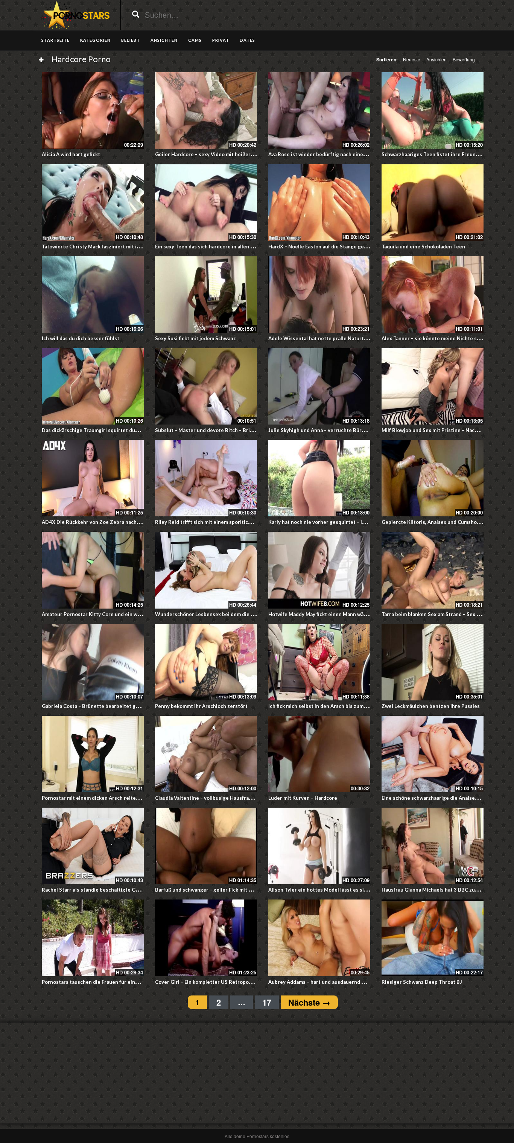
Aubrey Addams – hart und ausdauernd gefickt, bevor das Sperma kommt (354, 982)
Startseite (55, 40)
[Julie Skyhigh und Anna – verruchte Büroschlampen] (319, 386)
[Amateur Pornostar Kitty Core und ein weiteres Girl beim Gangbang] (93, 570)
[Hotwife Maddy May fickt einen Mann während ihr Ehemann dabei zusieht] (319, 570)
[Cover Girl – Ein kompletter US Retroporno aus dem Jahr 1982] (206, 937)
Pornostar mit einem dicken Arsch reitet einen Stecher (107, 798)
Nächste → (309, 1002)
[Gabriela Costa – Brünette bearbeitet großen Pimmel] (93, 662)
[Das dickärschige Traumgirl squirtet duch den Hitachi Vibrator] (93, 386)
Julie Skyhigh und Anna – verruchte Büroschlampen (329, 430)
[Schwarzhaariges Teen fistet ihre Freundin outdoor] (433, 110)
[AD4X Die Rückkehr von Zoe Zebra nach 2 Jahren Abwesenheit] (93, 478)
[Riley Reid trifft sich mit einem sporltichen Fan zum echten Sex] (206, 478)
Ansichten (436, 59)
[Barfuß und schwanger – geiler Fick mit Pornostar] (206, 846)
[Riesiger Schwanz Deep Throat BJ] (433, 937)
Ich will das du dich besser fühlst (80, 338)
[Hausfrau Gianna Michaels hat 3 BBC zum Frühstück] (433, 846)
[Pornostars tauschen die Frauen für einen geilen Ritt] (93, 937)
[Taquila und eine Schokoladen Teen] (433, 202)
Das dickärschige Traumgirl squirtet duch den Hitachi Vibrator (116, 430)
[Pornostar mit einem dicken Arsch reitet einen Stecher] (93, 754)
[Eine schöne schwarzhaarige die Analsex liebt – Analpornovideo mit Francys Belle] (433, 754)
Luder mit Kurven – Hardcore (302, 798)
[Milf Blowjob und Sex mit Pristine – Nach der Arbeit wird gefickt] (433, 386)
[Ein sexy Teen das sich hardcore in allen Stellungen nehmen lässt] (206, 202)
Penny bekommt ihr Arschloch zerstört (201, 706)
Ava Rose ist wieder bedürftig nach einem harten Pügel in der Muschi (350, 154)
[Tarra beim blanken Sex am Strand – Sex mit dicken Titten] (433, 570)
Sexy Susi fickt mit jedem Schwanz (195, 338)
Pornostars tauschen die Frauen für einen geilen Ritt (105, 982)
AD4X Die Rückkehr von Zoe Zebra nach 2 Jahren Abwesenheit (116, 522)
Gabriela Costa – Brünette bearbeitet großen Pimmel (105, 706)
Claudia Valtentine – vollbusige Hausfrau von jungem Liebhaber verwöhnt (242, 798)
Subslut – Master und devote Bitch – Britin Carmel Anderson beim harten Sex (247, 430)
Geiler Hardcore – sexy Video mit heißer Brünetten (216, 154)
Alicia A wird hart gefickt (71, 154)
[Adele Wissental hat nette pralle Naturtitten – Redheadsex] (319, 294)
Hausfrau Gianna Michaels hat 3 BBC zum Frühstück (443, 890)
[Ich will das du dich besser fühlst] (93, 294)
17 (266, 1002)
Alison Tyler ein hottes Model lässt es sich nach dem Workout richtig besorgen (362, 890)
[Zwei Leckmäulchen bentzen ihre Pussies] (433, 662)
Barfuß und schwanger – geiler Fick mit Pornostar (213, 890)
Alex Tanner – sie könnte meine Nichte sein (433, 338)
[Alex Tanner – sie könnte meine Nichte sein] (433, 294)
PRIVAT (220, 40)
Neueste (411, 59)
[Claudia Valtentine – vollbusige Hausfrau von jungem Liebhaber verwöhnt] (206, 754)
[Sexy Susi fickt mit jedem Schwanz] (206, 294)
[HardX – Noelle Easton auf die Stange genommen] (319, 202)
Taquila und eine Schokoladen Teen (423, 247)
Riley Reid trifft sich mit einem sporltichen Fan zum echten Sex (230, 522)
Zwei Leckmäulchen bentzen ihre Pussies (431, 706)
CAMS (195, 40)
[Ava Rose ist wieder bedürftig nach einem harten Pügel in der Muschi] (319, 110)
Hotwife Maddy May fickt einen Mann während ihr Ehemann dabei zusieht (355, 614)
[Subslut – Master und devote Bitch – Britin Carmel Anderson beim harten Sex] (206, 386)
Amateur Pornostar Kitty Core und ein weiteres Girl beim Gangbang (122, 614)
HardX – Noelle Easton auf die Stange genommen (326, 247)
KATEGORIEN (95, 40)
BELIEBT (130, 40)
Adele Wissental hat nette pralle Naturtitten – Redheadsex (339, 338)
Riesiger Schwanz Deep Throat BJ (422, 982)
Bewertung (464, 59)
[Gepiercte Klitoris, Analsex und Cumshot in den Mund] (433, 478)
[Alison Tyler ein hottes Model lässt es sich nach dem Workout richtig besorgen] (319, 846)
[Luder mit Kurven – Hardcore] (319, 754)
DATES (247, 40)
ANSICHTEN (164, 40)
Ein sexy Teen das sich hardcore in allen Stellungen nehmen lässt (232, 247)
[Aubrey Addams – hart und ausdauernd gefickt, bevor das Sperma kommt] (319, 937)
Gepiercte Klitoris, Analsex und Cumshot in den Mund (445, 522)
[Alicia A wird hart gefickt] (93, 110)
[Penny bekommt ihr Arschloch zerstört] (206, 662)
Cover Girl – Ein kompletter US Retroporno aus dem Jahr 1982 (228, 982)
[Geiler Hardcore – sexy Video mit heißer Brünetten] (206, 110)
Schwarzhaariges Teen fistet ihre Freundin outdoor (443, 154)
